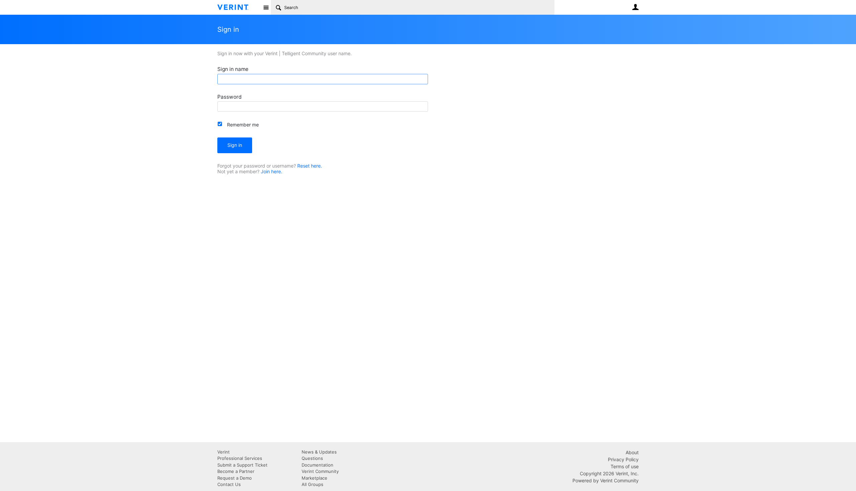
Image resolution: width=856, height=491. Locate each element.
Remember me (243, 124)
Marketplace (314, 478)
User (635, 7)
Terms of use (625, 466)
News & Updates (319, 452)
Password (229, 97)
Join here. (271, 171)
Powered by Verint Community (605, 480)
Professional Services (239, 458)
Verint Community (320, 471)
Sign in (234, 145)
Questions (312, 458)
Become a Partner (235, 471)
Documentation (317, 465)
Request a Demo (234, 478)
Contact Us (229, 484)
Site (266, 7)
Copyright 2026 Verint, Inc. (609, 473)
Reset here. (309, 166)
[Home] (238, 7)
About (632, 452)
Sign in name (232, 69)
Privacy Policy (623, 459)
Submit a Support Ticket (242, 465)
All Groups (312, 484)
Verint (223, 452)
